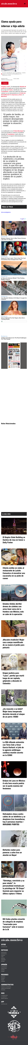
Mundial (2, 961)
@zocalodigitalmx (6, 212)
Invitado (2, 971)
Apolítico (3, 969)
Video (2, 956)
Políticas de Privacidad (5, 988)
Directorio (3, 989)
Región (2, 979)
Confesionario (4, 966)
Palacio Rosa (4, 968)
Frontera (3, 978)
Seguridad (3, 959)
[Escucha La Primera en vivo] (14, 1012)
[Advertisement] (14, 384)
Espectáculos (4, 953)
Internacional (3, 952)
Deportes (3, 955)
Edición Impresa (4, 998)
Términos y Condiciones (6, 986)
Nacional (3, 958)
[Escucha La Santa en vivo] (14, 1026)
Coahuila (3, 981)
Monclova (3, 976)
